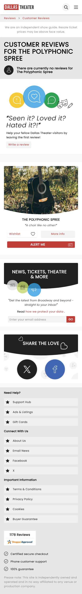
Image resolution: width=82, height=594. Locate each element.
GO (70, 319)
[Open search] (66, 7)
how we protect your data (44, 312)
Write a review (18, 145)
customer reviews (36, 18)
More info (58, 234)
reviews (10, 18)
